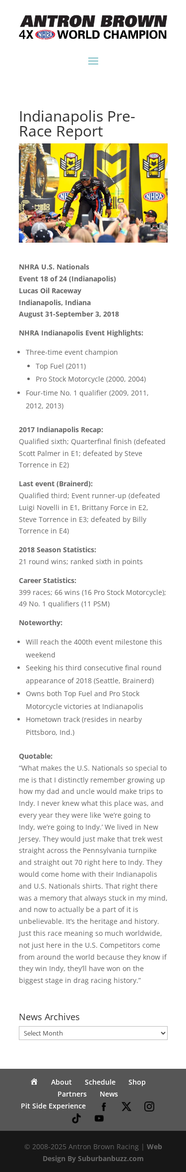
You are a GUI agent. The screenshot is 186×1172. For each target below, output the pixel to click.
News (109, 1094)
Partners (72, 1094)
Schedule (100, 1082)
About (61, 1082)
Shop (137, 1082)
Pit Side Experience (53, 1105)
